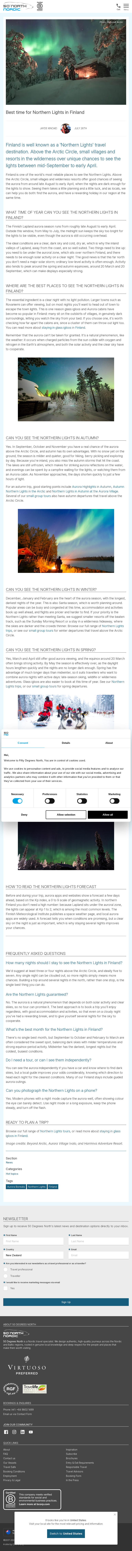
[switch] (50, 801)
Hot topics (12, 1173)
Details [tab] (66, 742)
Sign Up (66, 1302)
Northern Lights (37, 1186)
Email (73, 1249)
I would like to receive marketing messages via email (33, 1282)
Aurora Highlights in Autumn (91, 486)
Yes (12, 1288)
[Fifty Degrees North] (18, 6)
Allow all (108, 814)
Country (10, 1249)
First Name (11, 1235)
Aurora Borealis (16, 1186)
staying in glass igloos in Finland (63, 327)
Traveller (15, 1276)
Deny (24, 814)
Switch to (66, 1533)
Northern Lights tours (55, 1131)
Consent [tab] (23, 742)
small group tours (38, 496)
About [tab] (109, 742)
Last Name (76, 1235)
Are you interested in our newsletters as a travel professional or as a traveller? (46, 1263)
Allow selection (66, 814)
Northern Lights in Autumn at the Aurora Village (85, 491)
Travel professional (21, 1269)
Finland (53, 1186)
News (9, 1162)
